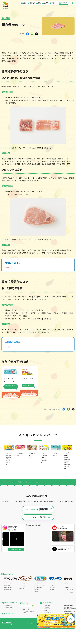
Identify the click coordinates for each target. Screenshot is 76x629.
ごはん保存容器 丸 (38, 587)
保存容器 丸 (37, 591)
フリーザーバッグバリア (39, 585)
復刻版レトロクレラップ (9, 587)
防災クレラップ (8, 585)
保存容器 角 (37, 589)
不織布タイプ (52, 585)
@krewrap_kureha (33, 525)
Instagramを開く (16, 549)
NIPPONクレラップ (8, 589)
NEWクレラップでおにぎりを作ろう (28, 612)
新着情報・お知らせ (47, 608)
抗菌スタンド (52, 587)
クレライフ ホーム (6, 482)
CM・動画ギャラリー (46, 3)
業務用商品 (67, 587)
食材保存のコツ (30, 482)
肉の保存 (5, 18)
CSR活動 (45, 610)
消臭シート (52, 589)
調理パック (22, 588)
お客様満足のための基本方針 (68, 605)
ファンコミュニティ (47, 612)
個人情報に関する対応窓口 (68, 613)
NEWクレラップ (27, 53)
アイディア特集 (9, 607)
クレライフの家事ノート (18, 482)
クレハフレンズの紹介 (69, 592)
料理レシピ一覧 (26, 609)
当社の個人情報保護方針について (69, 611)
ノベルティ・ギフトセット (69, 590)
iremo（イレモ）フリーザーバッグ (18, 148)
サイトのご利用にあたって (68, 607)
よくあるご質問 (47, 605)
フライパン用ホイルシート (24, 583)
